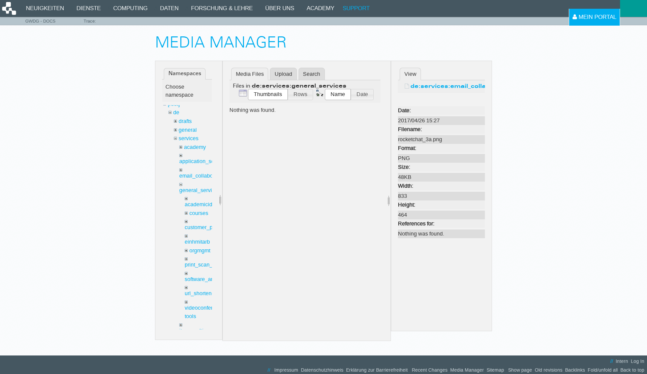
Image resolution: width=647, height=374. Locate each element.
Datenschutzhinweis (322, 370)
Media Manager (467, 370)
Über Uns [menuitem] (279, 8)
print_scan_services (209, 265)
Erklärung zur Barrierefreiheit (377, 370)
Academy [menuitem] (320, 8)
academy (195, 147)
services (188, 138)
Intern (622, 361)
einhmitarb (197, 242)
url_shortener (200, 293)
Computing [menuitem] (130, 8)
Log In (637, 361)
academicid (198, 204)
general (188, 130)
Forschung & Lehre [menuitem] (222, 8)
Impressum (286, 370)
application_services (203, 161)
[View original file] (441, 100)
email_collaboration (202, 176)
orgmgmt (199, 250)
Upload (283, 74)
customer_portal (204, 227)
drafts (185, 121)
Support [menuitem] (356, 8)
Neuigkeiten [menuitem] (45, 8)
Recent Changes (430, 370)
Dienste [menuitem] (88, 8)
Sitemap (495, 370)
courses (198, 213)
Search (311, 74)
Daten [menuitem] (169, 8)
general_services (199, 190)
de (176, 112)
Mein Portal (596, 17)
